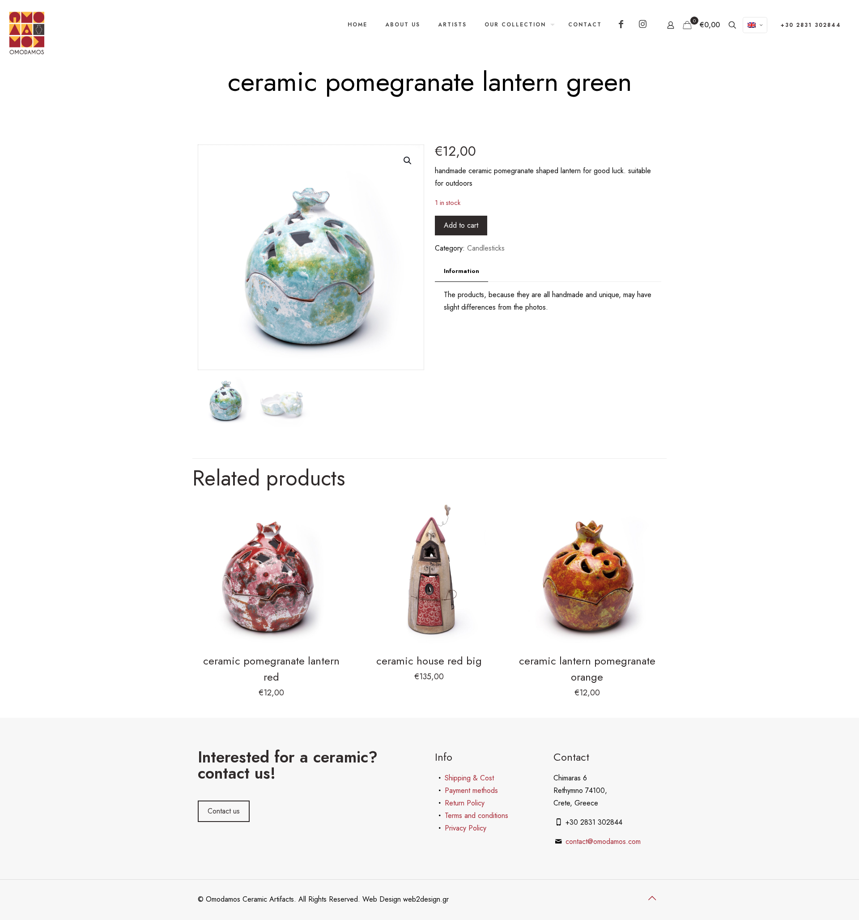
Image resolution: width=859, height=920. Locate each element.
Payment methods (471, 790)
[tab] (461, 271)
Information (461, 271)
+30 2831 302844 (811, 25)
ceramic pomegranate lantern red (271, 669)
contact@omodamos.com (603, 841)
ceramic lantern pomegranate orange (587, 669)
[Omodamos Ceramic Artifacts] (27, 33)
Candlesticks (486, 248)
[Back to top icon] (651, 898)
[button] (408, 161)
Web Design (382, 899)
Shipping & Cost (469, 778)
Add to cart (461, 225)
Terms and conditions (476, 815)
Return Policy (465, 803)
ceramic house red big (429, 661)
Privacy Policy (465, 828)
